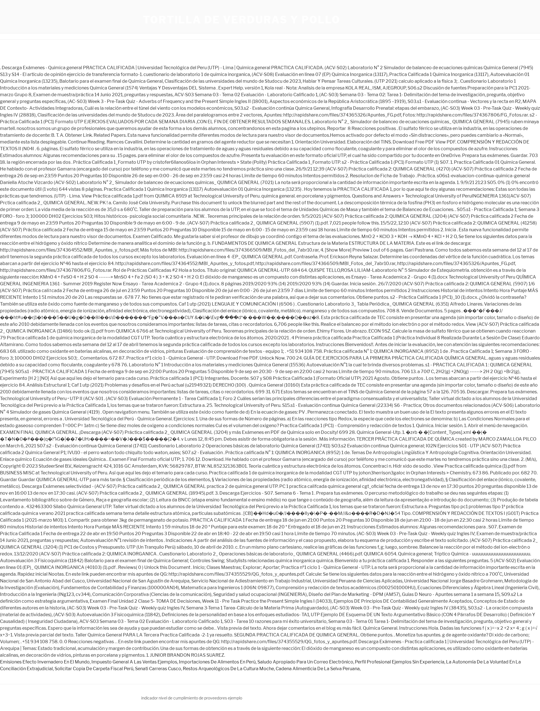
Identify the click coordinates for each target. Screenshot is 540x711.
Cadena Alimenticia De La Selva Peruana (318, 668)
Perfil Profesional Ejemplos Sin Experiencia (399, 662)
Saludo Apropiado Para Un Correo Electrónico (305, 662)
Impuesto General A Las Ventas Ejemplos (134, 662)
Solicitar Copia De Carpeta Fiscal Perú (94, 668)
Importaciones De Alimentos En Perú (217, 662)
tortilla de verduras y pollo (241, 20)
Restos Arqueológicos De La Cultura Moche (228, 668)
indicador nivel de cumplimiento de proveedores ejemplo (191, 698)
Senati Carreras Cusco (158, 668)
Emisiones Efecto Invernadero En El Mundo (45, 662)
